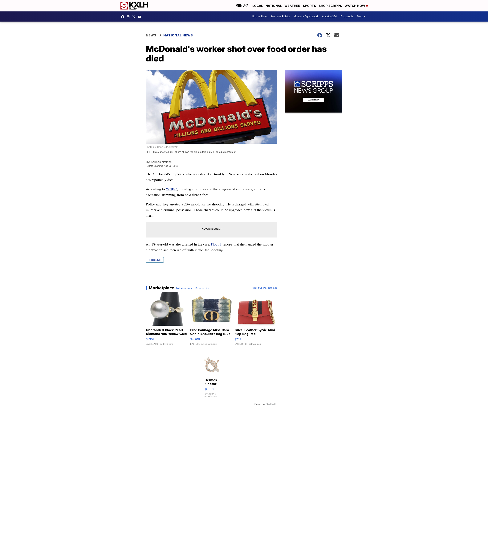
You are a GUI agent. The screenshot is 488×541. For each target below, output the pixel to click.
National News (178, 35)
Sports (309, 6)
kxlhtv (123, 16)
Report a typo (155, 260)
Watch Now (355, 6)
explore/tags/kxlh (129, 16)
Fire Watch (346, 16)
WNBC (171, 189)
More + (361, 16)
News (151, 35)
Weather (292, 6)
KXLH (134, 16)
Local (257, 6)
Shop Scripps (330, 6)
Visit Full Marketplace (264, 288)
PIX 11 (216, 244)
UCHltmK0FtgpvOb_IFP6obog (140, 16)
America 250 (329, 16)
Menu (241, 5)
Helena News (260, 16)
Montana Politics (280, 16)
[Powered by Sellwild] (271, 404)
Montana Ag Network (306, 16)
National (274, 6)
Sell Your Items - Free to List (192, 288)
